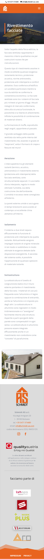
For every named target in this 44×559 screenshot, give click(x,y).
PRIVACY (27, 555)
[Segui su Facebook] (25, 434)
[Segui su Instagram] (19, 434)
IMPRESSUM (15, 555)
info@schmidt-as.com (24, 426)
